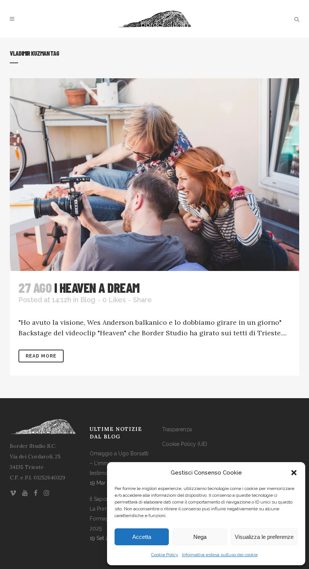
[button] (294, 472)
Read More (41, 356)
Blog (87, 300)
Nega (200, 537)
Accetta (141, 537)
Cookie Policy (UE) (184, 444)
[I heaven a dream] (154, 174)
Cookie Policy (164, 554)
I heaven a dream (97, 287)
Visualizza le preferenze (264, 537)
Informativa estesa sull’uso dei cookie (220, 554)
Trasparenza (177, 429)
